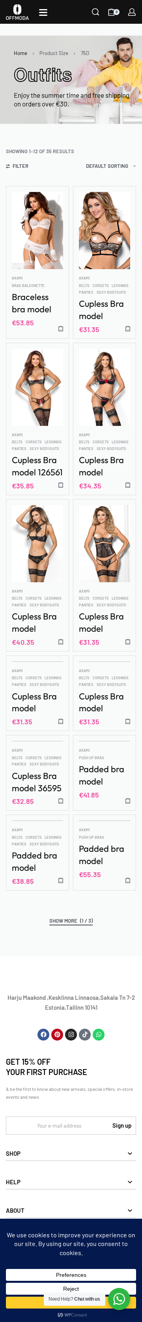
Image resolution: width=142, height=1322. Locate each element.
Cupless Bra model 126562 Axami (101, 466)
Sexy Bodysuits (111, 292)
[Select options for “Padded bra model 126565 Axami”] (127, 800)
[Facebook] (43, 1035)
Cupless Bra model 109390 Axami (101, 310)
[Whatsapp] (99, 1035)
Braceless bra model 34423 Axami (37, 303)
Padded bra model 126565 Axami (101, 776)
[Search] (95, 12)
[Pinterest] (57, 1035)
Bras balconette (28, 285)
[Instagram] (71, 1035)
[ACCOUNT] (132, 12)
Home (20, 53)
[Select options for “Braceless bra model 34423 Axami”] (60, 329)
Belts (84, 285)
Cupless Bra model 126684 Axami (101, 623)
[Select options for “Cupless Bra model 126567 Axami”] (60, 641)
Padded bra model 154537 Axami (101, 855)
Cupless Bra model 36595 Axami (37, 782)
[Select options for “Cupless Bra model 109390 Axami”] (127, 329)
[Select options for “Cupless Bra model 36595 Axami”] (60, 800)
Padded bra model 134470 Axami (34, 862)
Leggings (120, 285)
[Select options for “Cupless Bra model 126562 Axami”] (127, 485)
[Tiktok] (85, 1035)
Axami (17, 278)
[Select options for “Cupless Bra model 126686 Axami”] (60, 721)
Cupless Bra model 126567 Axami (34, 623)
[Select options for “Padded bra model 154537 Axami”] (127, 880)
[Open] (43, 12)
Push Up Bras (91, 758)
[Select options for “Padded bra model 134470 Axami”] (60, 880)
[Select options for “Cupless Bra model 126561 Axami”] (60, 485)
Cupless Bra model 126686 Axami (34, 703)
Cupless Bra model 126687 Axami (101, 703)
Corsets (101, 285)
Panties (86, 292)
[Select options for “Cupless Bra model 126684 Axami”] (127, 641)
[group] (104, 230)
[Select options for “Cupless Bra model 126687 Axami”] (127, 721)
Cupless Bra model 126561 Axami (37, 466)
